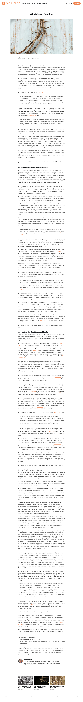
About (24, 3)
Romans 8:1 (58, 393)
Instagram (31, 696)
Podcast (39, 3)
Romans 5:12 (60, 251)
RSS (49, 696)
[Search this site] (66, 3)
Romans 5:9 (33, 391)
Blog (28, 3)
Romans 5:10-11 (57, 412)
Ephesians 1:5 (34, 605)
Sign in (70, 3)
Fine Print (44, 696)
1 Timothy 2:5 (50, 431)
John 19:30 (52, 140)
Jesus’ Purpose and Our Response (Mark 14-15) (24, 687)
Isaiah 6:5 (42, 320)
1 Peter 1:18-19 (57, 444)
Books (33, 3)
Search (53, 696)
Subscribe (77, 3)
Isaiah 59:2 (57, 293)
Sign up (58, 696)
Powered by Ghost (76, 696)
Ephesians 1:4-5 (31, 115)
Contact (39, 696)
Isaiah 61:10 (40, 407)
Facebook (25, 696)
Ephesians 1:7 (57, 377)
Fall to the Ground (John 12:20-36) (57, 687)
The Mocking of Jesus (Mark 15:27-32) (40, 687)
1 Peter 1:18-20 (41, 92)
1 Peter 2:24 (35, 350)
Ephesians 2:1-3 (24, 289)
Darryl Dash (28, 659)
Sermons (44, 3)
